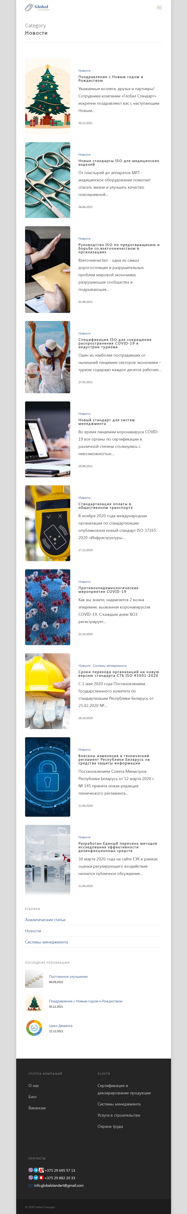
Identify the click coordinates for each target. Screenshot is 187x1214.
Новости (84, 70)
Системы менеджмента (110, 665)
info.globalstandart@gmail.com (59, 1185)
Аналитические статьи (45, 919)
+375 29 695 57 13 (59, 1170)
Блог (33, 1096)
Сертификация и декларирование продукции (124, 1089)
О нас (34, 1085)
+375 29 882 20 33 (59, 1177)
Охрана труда (110, 1126)
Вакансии (37, 1107)
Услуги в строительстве (119, 1115)
